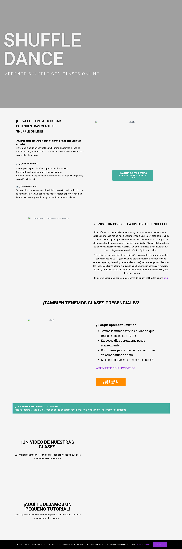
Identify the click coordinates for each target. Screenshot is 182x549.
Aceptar (160, 544)
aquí (166, 278)
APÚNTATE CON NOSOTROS (115, 368)
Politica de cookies (144, 544)
